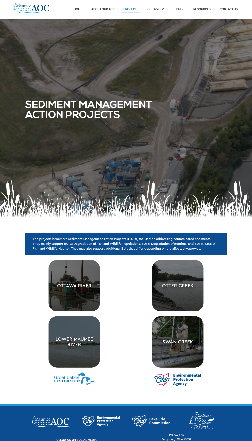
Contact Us (229, 9)
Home (78, 9)
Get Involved (157, 9)
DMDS (180, 9)
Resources (202, 9)
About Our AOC (103, 9)
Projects (131, 9)
